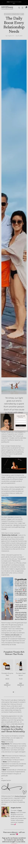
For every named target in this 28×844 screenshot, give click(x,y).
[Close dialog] (26, 414)
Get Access (20, 425)
